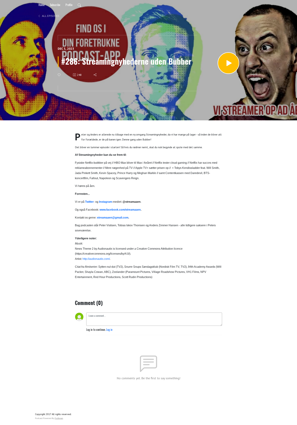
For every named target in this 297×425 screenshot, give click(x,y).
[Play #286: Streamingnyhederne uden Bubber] (228, 63)
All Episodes (50, 16)
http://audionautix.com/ (96, 258)
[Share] (95, 75)
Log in (109, 330)
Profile (68, 5)
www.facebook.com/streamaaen (120, 209)
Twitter (89, 201)
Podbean (59, 418)
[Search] (79, 4)
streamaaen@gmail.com (112, 217)
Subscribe (55, 5)
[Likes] (59, 75)
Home (41, 5)
